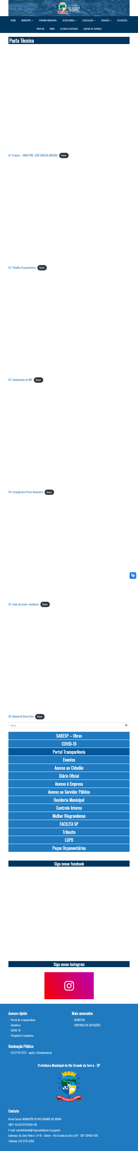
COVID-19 (69, 744)
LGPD (69, 840)
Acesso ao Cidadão (69, 768)
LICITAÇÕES (122, 20)
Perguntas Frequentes (22, 1036)
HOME (13, 20)
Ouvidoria (16, 1025)
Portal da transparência (23, 1020)
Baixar (63, 155)
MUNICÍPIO (26, 20)
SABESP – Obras (69, 735)
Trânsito (69, 832)
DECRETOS (79, 1020)
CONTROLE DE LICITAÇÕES (87, 1025)
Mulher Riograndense (69, 816)
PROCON (40, 28)
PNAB (52, 28)
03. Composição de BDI (20, 380)
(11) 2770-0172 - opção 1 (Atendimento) (31, 1053)
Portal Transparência (69, 752)
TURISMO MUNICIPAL (48, 20)
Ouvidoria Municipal (69, 800)
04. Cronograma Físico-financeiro (25, 492)
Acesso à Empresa (69, 784)
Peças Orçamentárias (69, 848)
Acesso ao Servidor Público (69, 792)
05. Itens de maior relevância (23, 604)
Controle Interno (69, 808)
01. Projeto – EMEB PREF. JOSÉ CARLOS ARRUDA (33, 155)
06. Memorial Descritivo (20, 716)
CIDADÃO (105, 20)
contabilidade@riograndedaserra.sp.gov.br (38, 1130)
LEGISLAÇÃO (88, 20)
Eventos (69, 760)
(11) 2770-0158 (26, 1141)
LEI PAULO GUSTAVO (69, 28)
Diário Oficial (69, 776)
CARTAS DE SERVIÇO (92, 28)
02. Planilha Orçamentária (22, 268)
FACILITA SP (69, 824)
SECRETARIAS (68, 20)
